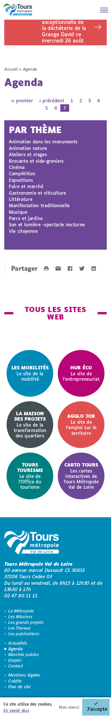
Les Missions (20, 616)
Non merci (69, 707)
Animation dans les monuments (43, 141)
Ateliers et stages (28, 154)
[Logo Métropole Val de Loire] (31, 543)
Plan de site (19, 686)
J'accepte (97, 709)
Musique (18, 212)
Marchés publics (23, 654)
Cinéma (17, 167)
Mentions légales (24, 675)
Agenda (15, 648)
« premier (22, 100)
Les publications (23, 633)
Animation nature (28, 148)
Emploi (14, 660)
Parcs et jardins (26, 218)
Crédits (15, 681)
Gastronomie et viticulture (37, 193)
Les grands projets (25, 622)
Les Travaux (19, 628)
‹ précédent (51, 100)
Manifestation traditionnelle (39, 205)
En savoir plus (16, 710)
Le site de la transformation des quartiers (30, 424)
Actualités (17, 643)
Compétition (22, 173)
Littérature (20, 199)
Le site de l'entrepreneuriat (81, 373)
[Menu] (102, 10)
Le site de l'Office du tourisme (30, 476)
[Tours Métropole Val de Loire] (18, 10)
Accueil (11, 69)
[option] (30, 373)
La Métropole (21, 611)
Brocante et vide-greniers (36, 161)
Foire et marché (26, 186)
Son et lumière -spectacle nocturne (47, 224)
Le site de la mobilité (30, 373)
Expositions (21, 180)
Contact (15, 666)
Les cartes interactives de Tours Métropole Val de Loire (80, 476)
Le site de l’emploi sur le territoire (81, 424)
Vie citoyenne (23, 231)
